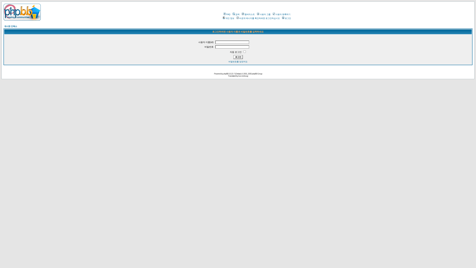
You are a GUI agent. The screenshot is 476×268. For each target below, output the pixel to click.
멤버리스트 (250, 14)
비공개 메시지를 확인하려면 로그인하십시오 (259, 18)
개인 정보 (230, 18)
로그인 (288, 18)
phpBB (225, 74)
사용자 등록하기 (283, 14)
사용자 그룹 (265, 14)
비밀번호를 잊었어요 (238, 61)
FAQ (228, 14)
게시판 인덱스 (10, 26)
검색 (237, 14)
